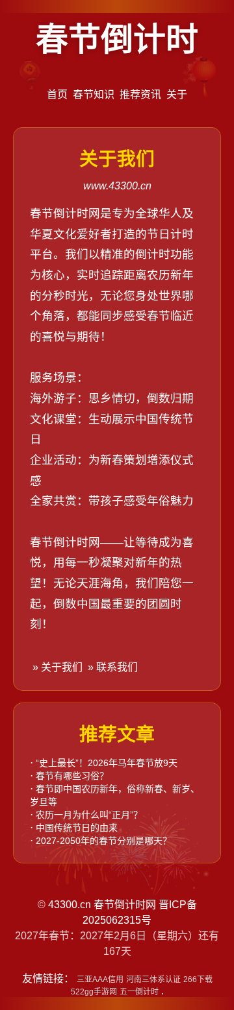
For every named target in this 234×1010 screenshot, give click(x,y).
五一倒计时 (139, 991)
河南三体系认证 (153, 979)
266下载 (198, 979)
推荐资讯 (140, 94)
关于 (176, 94)
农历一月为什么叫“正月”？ (89, 815)
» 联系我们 (111, 667)
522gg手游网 (94, 991)
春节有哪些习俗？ (72, 776)
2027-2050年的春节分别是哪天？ (104, 841)
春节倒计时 (117, 39)
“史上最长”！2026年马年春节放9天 (106, 763)
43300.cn (69, 904)
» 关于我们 (56, 667)
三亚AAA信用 (100, 979)
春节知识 (93, 94)
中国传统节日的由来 (77, 828)
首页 (57, 94)
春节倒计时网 (125, 904)
